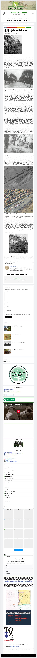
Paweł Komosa (7, 33)
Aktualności (10, 18)
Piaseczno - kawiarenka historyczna (10, 454)
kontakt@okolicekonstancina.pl (8, 395)
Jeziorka (8, 274)
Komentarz (7, 291)
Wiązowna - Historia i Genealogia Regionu (11, 455)
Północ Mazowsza (15, 325)
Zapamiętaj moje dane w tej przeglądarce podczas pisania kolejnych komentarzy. (18, 314)
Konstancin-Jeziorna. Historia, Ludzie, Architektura (12, 391)
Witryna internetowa (8, 310)
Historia (21, 18)
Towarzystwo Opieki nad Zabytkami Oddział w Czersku (14, 453)
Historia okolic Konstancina (8, 389)
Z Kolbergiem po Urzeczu (16, 334)
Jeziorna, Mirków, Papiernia (12, 27)
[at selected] (3, 13)
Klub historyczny (27, 20)
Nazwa (6, 302)
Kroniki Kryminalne (7, 480)
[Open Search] (33, 13)
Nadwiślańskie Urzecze (8, 452)
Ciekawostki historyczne (8, 470)
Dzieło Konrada (14, 341)
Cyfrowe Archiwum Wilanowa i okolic (11, 461)
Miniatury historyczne (8, 459)
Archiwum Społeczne (11, 20)
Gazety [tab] (7, 567)
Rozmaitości (7, 495)
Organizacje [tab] (8, 573)
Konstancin (17, 274)
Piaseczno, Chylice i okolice (9, 491)
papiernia (21, 274)
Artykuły (26, 18)
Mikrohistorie (28, 27)
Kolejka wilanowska (8, 476)
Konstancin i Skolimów (21, 27)
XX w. (26, 274)
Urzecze (6, 460)
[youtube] (3, 14)
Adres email (7, 306)
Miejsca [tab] (7, 565)
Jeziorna (12, 274)
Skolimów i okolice (7, 390)
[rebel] (4, 13)
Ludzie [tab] (7, 571)
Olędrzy (6, 489)
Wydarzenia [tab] (8, 556)
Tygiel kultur (6, 497)
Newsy (6, 487)
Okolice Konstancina (18, 12)
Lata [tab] (7, 569)
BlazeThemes (28, 655)
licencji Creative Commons (14, 646)
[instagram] (4, 12)
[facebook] (3, 12)
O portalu (16, 18)
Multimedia (19, 20)
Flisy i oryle (6, 472)
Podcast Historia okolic (8, 493)
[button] (8, 514)
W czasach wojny (7, 499)
